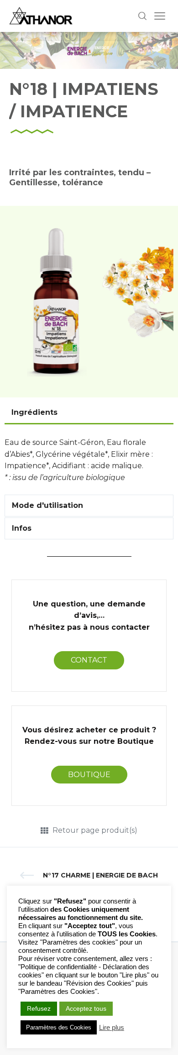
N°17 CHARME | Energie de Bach (100, 875)
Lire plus (111, 1027)
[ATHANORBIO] (41, 16)
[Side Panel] (160, 16)
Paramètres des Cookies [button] (58, 1027)
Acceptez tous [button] (86, 1008)
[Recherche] (142, 16)
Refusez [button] (39, 1008)
